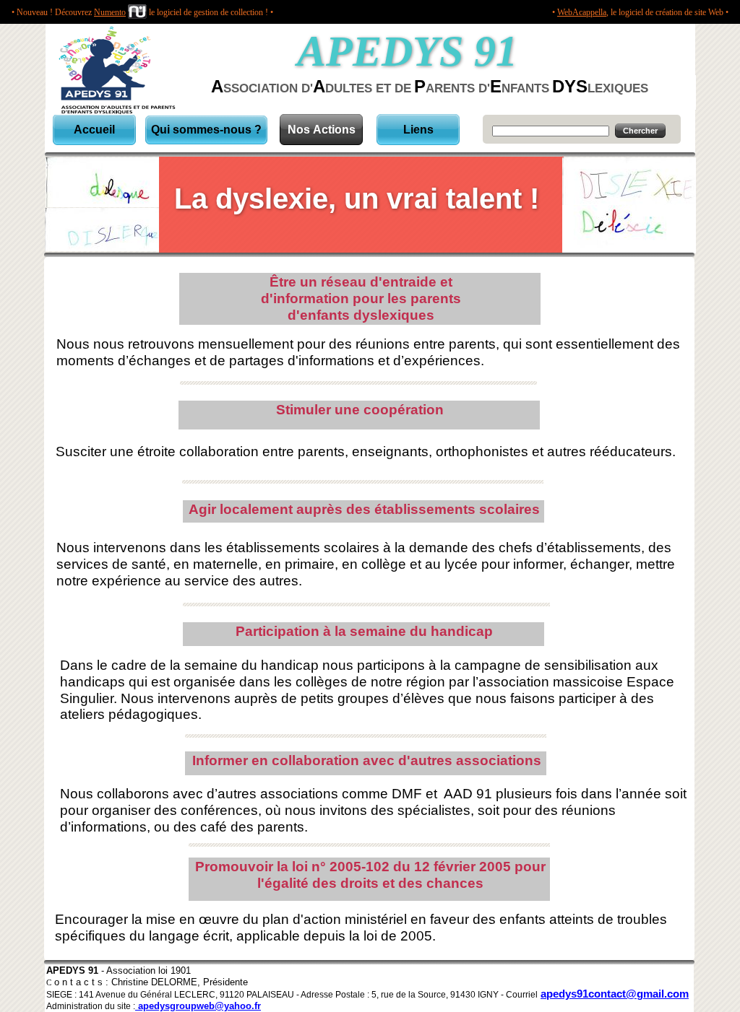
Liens (418, 129)
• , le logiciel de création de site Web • (640, 12)
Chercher (640, 130)
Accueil (94, 129)
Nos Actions (322, 129)
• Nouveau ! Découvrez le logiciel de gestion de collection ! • (142, 12)
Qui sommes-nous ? (206, 129)
